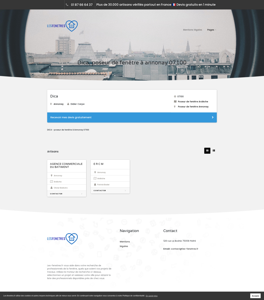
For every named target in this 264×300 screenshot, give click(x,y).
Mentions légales (192, 29)
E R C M (98, 164)
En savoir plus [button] (152, 296)
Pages (210, 29)
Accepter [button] (255, 296)
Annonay (59, 104)
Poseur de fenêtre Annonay (193, 106)
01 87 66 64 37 (82, 5)
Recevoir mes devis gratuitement (71, 117)
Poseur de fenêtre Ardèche (193, 101)
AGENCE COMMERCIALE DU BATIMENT (66, 165)
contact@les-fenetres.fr (184, 248)
